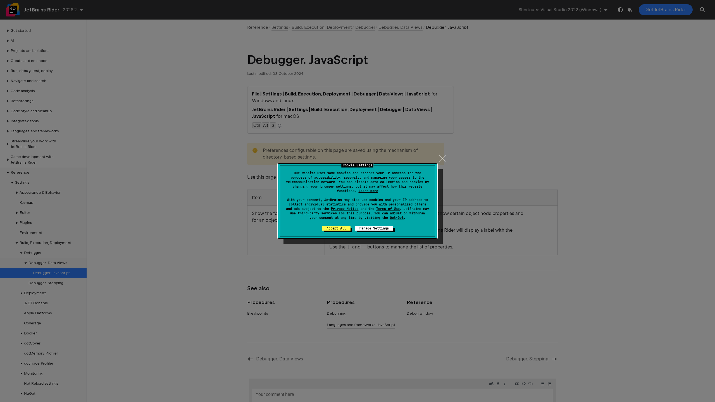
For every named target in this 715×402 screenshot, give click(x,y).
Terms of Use (388, 209)
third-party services (317, 213)
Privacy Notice (344, 209)
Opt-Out (397, 218)
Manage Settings (374, 228)
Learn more (368, 191)
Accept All (336, 228)
